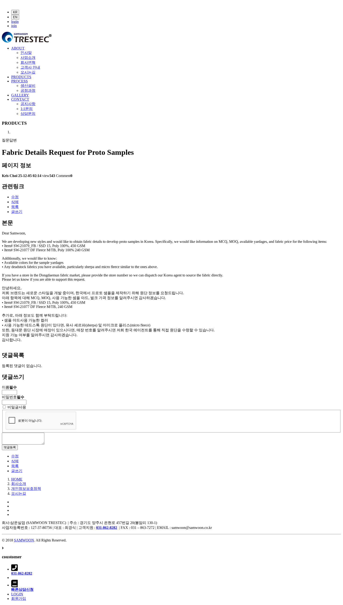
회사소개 (18, 484)
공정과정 (28, 90)
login (15, 22)
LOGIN (17, 594)
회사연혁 (28, 62)
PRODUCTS (21, 77)
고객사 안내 (30, 67)
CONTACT (20, 99)
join (14, 26)
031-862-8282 (106, 528)
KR (15, 12)
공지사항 (28, 104)
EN (15, 17)
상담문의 (28, 114)
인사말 (26, 53)
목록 (15, 207)
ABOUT (17, 48)
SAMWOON (24, 540)
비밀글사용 (16, 407)
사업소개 (28, 58)
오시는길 (28, 72)
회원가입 (18, 599)
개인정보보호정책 (26, 489)
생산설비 (28, 86)
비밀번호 (13, 397)
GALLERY (20, 95)
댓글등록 (10, 447)
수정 (15, 197)
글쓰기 (16, 212)
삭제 (15, 202)
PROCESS (19, 81)
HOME (16, 479)
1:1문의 (27, 109)
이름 (9, 387)
